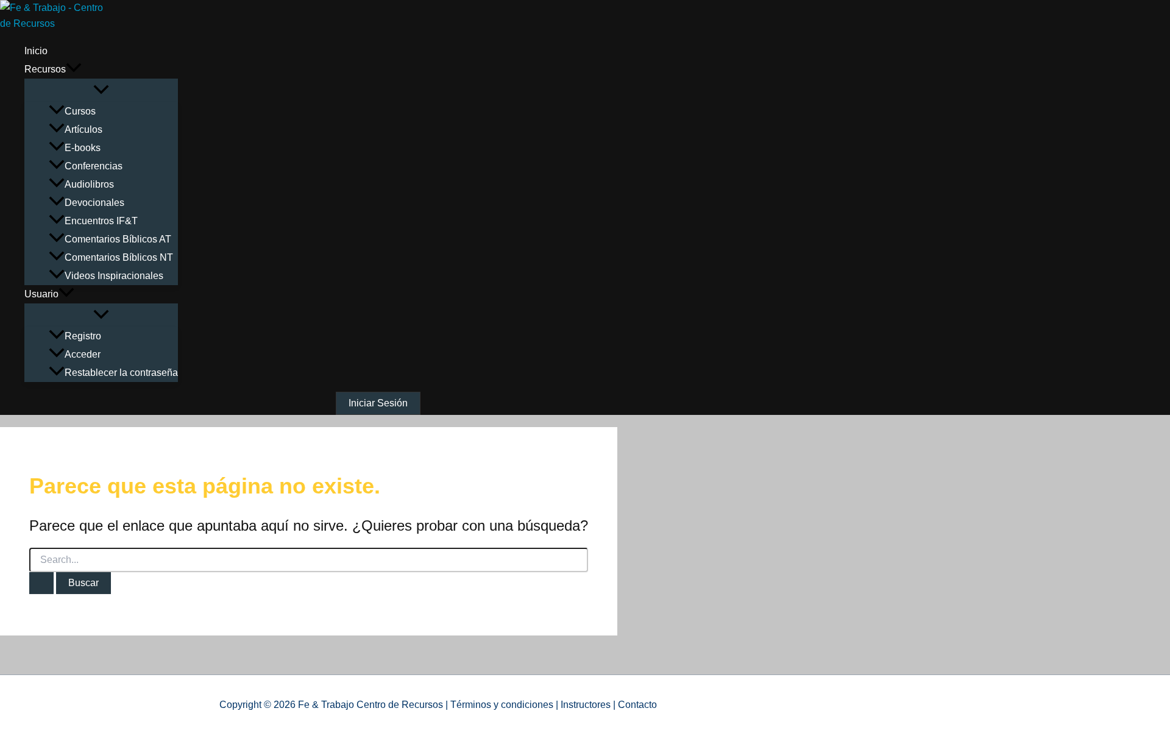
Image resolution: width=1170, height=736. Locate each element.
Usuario (41, 294)
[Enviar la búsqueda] (41, 583)
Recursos (45, 69)
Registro (83, 336)
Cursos (80, 111)
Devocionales (94, 202)
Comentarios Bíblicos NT (119, 257)
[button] (74, 69)
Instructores (586, 704)
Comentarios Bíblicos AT (118, 239)
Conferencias (93, 166)
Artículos (83, 129)
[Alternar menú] (101, 90)
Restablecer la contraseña (121, 372)
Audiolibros (89, 184)
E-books (83, 148)
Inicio (36, 51)
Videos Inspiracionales (114, 276)
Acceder (83, 354)
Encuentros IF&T (101, 221)
